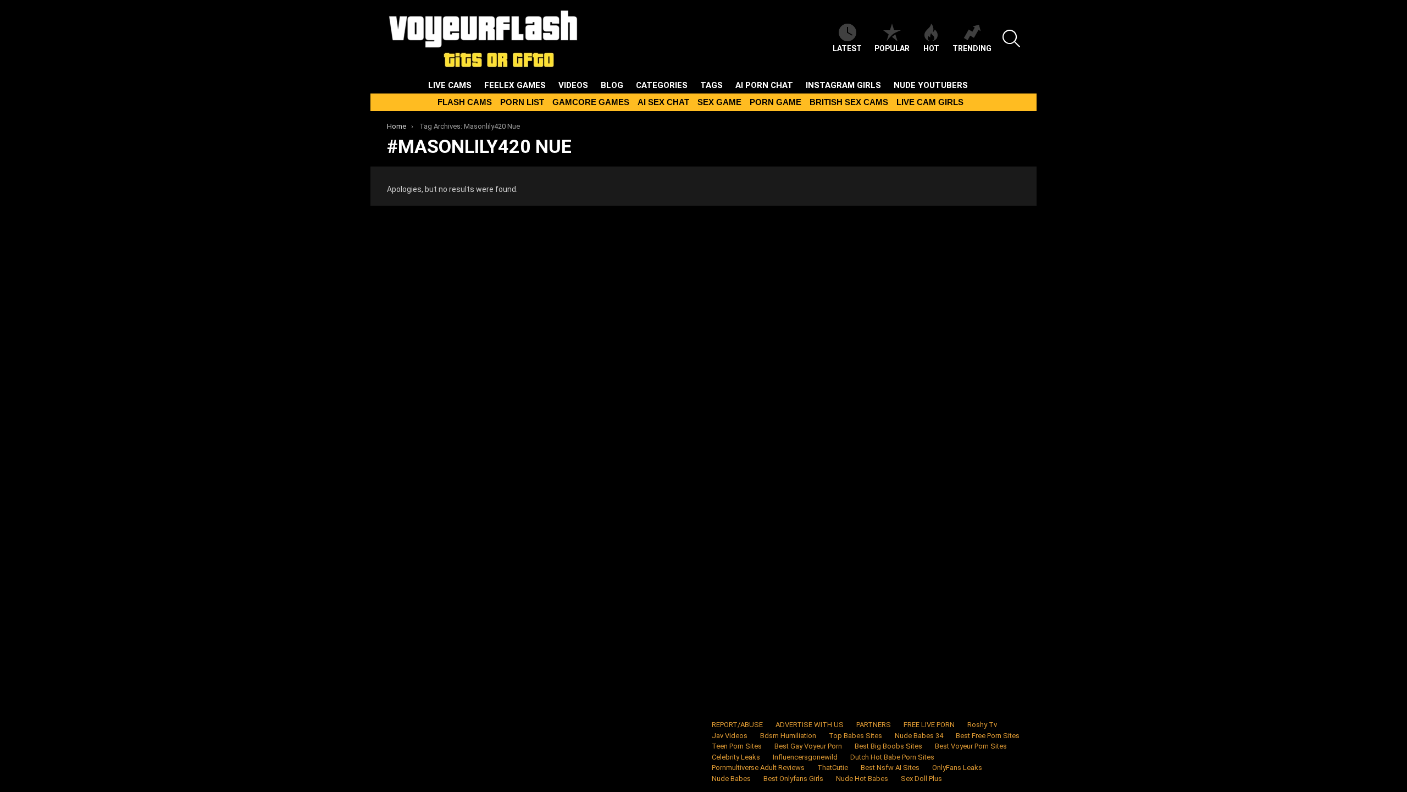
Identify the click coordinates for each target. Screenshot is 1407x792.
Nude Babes (731, 778)
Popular (892, 48)
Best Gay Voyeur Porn (808, 746)
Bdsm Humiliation (788, 736)
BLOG (612, 85)
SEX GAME (719, 102)
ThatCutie (832, 767)
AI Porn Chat (764, 85)
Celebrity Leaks (736, 757)
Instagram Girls (843, 85)
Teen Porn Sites (737, 746)
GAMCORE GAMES (590, 102)
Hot (931, 48)
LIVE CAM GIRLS (929, 102)
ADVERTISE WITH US (809, 725)
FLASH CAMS (464, 102)
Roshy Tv (982, 725)
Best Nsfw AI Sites (890, 767)
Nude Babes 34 (919, 736)
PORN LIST (522, 102)
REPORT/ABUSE (737, 725)
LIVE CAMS (450, 85)
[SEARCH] (1011, 38)
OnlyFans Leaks (957, 767)
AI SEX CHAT (663, 102)
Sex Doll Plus (921, 778)
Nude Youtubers (931, 85)
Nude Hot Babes (862, 778)
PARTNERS (873, 725)
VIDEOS (573, 85)
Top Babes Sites (855, 736)
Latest (847, 48)
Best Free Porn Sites (988, 736)
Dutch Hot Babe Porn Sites (892, 757)
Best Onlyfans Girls (793, 778)
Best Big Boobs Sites (888, 746)
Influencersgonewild (805, 757)
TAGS (711, 85)
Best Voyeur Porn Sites (971, 746)
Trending (971, 48)
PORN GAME (775, 102)
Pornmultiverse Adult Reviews (758, 767)
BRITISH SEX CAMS (849, 102)
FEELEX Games (515, 85)
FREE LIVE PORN (929, 725)
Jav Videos (729, 736)
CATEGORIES (662, 85)
